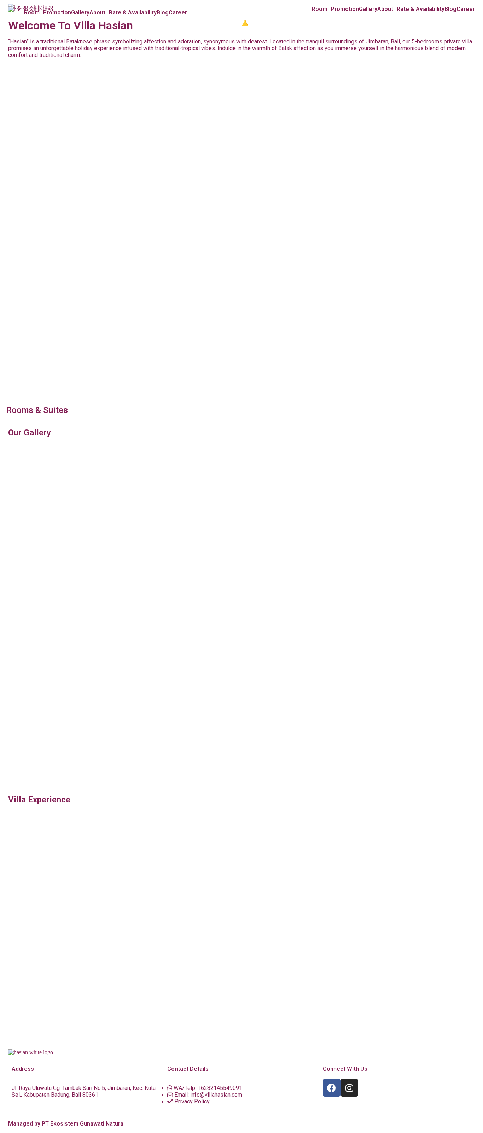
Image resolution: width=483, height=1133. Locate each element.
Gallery (368, 9)
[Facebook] (332, 1088)
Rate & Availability (420, 9)
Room (319, 9)
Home (304, 9)
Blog (450, 9)
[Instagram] (349, 1088)
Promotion (345, 9)
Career (465, 9)
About (385, 9)
